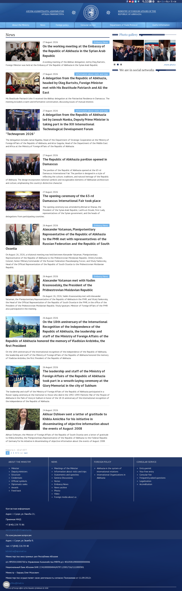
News (42, 25)
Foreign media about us (65, 497)
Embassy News (101, 42)
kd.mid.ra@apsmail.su (16, 551)
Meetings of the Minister (66, 468)
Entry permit (145, 468)
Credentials (16, 477)
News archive (60, 487)
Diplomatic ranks (19, 484)
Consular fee (145, 474)
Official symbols (19, 481)
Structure (15, 474)
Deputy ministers (19, 471)
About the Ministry (20, 25)
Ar (175, 1)
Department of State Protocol (123, 25)
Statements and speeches (66, 474)
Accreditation (145, 484)
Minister (15, 468)
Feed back (16, 490)
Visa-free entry (146, 471)
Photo (57, 490)
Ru (167, 1)
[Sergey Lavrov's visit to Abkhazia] (160, 50)
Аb (158, 1)
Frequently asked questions (152, 477)
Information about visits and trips (92, 74)
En (163, 1)
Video (56, 493)
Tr (171, 1)
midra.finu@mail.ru (15, 583)
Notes (57, 481)
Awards (14, 487)
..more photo (169, 64)
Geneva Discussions (63, 477)
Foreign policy (62, 25)
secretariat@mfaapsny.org (18, 529)
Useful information (161, 25)
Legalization (145, 481)
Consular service (88, 25)
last (26, 453)
